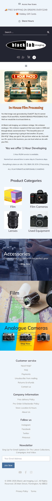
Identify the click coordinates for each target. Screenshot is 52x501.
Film (13, 206)
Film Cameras (39, 206)
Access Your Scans (29, 4)
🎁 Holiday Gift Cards (26, 14)
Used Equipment (39, 230)
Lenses (12, 230)
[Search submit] (48, 32)
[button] (26, 65)
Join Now (8, 465)
